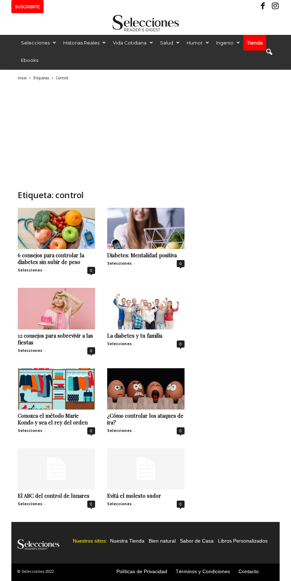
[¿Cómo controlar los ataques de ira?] (146, 389)
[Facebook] (263, 6)
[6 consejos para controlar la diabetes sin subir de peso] (56, 228)
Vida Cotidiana (130, 43)
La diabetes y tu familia (134, 335)
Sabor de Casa (197, 541)
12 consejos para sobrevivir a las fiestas (55, 339)
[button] (269, 52)
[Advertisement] (101, 134)
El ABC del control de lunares (53, 495)
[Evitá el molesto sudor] (146, 469)
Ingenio (225, 43)
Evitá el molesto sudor (134, 495)
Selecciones (35, 43)
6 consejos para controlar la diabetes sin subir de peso (51, 258)
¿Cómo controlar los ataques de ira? (145, 419)
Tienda (255, 43)
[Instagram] (274, 6)
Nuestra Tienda (127, 541)
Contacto (248, 571)
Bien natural (162, 541)
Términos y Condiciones (203, 571)
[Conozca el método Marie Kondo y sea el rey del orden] (56, 389)
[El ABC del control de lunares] (56, 469)
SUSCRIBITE (27, 6)
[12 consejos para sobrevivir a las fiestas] (56, 308)
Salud (166, 43)
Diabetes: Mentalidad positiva (142, 255)
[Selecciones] (145, 23)
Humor (195, 43)
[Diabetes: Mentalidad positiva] (146, 228)
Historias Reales (81, 43)
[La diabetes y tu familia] (146, 308)
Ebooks (29, 60)
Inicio (22, 77)
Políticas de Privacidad (141, 571)
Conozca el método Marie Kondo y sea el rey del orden (53, 419)
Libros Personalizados (243, 541)
